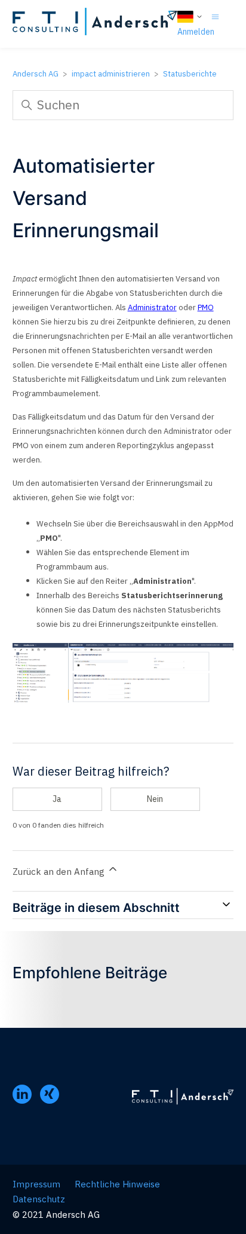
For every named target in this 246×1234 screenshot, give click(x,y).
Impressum (36, 1184)
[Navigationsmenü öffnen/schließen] (215, 16)
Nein (155, 799)
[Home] (95, 24)
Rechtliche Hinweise (117, 1184)
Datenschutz (39, 1199)
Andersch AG (36, 74)
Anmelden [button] (195, 31)
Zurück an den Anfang (60, 871)
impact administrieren (111, 74)
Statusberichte (190, 74)
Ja (57, 799)
